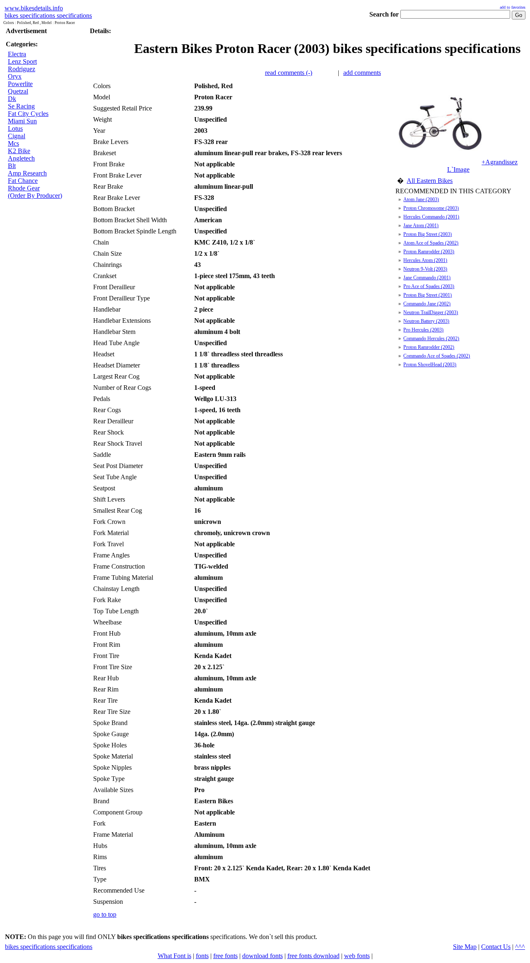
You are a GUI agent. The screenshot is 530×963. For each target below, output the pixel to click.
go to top (104, 914)
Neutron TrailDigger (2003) (430, 312)
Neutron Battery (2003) (426, 321)
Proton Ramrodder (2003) (428, 252)
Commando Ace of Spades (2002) (436, 356)
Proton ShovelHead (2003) (429, 364)
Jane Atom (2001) (420, 225)
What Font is (174, 955)
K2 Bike (19, 150)
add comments (362, 72)
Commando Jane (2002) (426, 304)
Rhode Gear (24, 188)
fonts (202, 955)
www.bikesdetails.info (34, 8)
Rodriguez (21, 68)
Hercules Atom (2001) (425, 260)
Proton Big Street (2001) (427, 295)
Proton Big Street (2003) (427, 234)
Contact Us (496, 946)
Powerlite (20, 83)
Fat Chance (23, 180)
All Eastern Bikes (430, 180)
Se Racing (21, 106)
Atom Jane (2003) (421, 199)
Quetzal (18, 91)
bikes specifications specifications (48, 15)
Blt (12, 165)
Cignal (16, 135)
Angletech (21, 158)
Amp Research (27, 173)
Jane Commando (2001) (426, 278)
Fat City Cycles (28, 113)
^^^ (520, 946)
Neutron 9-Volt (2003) (425, 269)
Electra (17, 54)
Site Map (465, 946)
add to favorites (512, 7)
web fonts (357, 955)
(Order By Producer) (35, 195)
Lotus (15, 128)
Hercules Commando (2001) (431, 217)
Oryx (15, 76)
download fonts (262, 955)
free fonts (225, 955)
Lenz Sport (22, 61)
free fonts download (313, 955)
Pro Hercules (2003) (423, 330)
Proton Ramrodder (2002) (428, 347)
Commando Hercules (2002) (431, 338)
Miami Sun (22, 121)
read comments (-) (288, 72)
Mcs (13, 143)
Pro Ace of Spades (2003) (428, 286)
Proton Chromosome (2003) (431, 208)
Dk (12, 98)
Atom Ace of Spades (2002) (430, 243)
